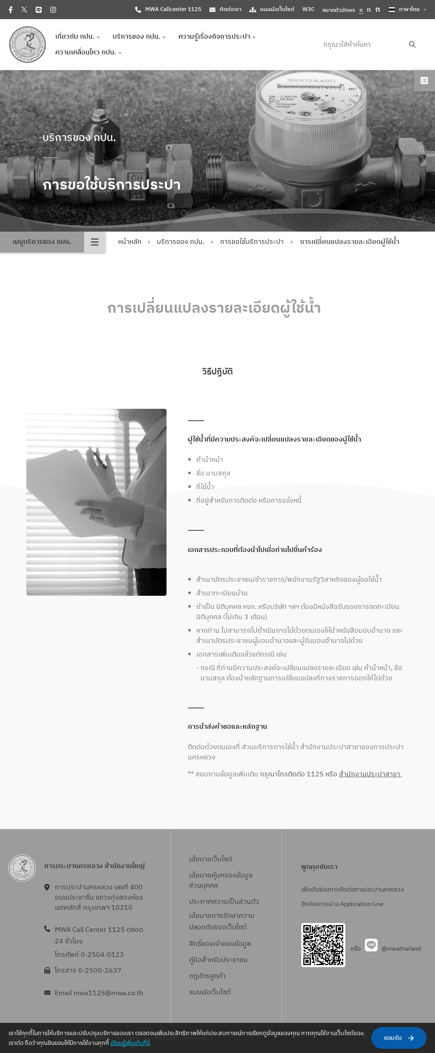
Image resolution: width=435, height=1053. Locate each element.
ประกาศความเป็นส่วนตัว (224, 902)
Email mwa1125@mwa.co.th (99, 993)
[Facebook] (10, 9)
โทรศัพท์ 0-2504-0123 (89, 955)
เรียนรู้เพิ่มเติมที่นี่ (130, 1043)
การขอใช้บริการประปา (252, 242)
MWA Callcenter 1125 (173, 9)
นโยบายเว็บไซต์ (210, 859)
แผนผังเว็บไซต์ (277, 9)
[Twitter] (24, 9)
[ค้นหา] (412, 45)
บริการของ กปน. (180, 242)
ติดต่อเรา (230, 9)
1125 (314, 774)
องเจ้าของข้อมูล (228, 944)
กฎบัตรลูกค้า (207, 976)
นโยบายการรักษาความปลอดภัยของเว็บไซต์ (221, 921)
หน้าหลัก (129, 242)
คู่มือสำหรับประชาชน (218, 960)
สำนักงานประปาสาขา (370, 774)
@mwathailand (401, 949)
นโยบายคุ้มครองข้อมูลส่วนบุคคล (220, 881)
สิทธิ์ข (197, 944)
